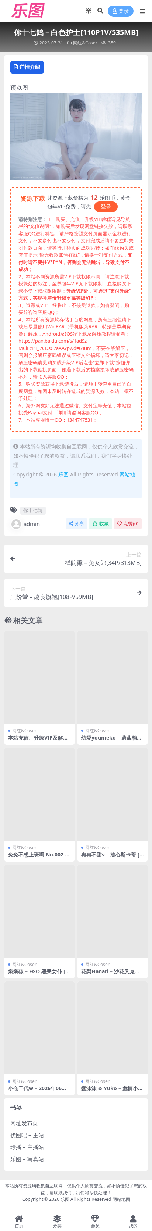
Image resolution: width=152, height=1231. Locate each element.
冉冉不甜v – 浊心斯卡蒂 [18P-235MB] (111, 857)
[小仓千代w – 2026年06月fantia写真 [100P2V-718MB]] (39, 1027)
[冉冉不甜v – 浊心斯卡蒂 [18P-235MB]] (112, 794)
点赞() (130, 523)
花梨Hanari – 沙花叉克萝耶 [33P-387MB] (110, 974)
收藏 (104, 523)
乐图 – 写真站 (27, 1159)
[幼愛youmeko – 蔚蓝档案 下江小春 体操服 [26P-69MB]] (112, 677)
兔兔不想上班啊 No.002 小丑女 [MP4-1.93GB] (39, 857)
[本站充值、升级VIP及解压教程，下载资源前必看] (39, 677)
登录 (123, 11)
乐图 (63, 474)
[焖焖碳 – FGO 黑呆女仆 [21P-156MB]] (39, 911)
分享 (79, 523)
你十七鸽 (32, 510)
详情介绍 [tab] (30, 66)
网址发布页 (24, 1123)
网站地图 (121, 1199)
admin (32, 523)
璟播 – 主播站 (27, 1147)
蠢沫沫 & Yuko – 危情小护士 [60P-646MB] (112, 1091)
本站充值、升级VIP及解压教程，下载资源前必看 (38, 740)
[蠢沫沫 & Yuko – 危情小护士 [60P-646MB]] (112, 1027)
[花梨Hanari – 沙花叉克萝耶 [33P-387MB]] (112, 911)
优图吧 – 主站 (27, 1135)
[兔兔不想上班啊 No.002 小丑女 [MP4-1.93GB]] (39, 794)
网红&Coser (85, 43)
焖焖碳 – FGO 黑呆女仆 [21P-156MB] (38, 974)
